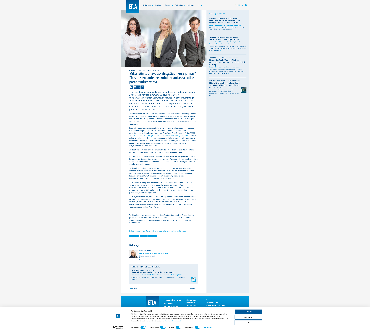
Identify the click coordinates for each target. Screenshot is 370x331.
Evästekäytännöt (211, 303)
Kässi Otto (221, 67)
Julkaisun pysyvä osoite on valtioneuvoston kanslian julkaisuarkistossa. (157, 231)
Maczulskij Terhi (176, 275)
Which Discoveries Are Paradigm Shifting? (224, 39)
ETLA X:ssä (169, 303)
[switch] (163, 327)
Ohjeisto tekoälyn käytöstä (215, 305)
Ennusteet (168, 5)
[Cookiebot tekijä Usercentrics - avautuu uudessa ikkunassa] (118, 327)
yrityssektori (152, 236)
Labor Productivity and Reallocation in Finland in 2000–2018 (152, 272)
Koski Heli (212, 67)
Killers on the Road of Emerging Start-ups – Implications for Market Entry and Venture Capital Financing (227, 62)
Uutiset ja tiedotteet (153, 70)
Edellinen (134, 289)
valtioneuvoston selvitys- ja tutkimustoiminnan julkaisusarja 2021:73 (161, 135)
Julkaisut (158, 5)
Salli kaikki (248, 311)
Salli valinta (248, 317)
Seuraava (192, 289)
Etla (199, 5)
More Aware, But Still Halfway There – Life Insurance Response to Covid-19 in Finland (224, 21)
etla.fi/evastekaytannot (173, 321)
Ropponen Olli (223, 25)
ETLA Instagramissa (172, 306)
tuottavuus (143, 236)
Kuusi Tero (213, 25)
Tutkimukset (179, 5)
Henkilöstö (190, 5)
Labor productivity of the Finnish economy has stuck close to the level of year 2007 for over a (158, 278)
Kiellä (248, 322)
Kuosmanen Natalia (148, 275)
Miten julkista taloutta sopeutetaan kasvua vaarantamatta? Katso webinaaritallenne (224, 84)
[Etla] (132, 6)
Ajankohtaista (147, 5)
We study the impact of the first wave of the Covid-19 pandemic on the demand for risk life (227, 29)
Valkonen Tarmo (235, 25)
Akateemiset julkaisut (231, 18)
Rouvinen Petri (214, 44)
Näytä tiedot (208, 327)
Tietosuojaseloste (212, 300)
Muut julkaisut (150, 270)
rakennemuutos (134, 236)
